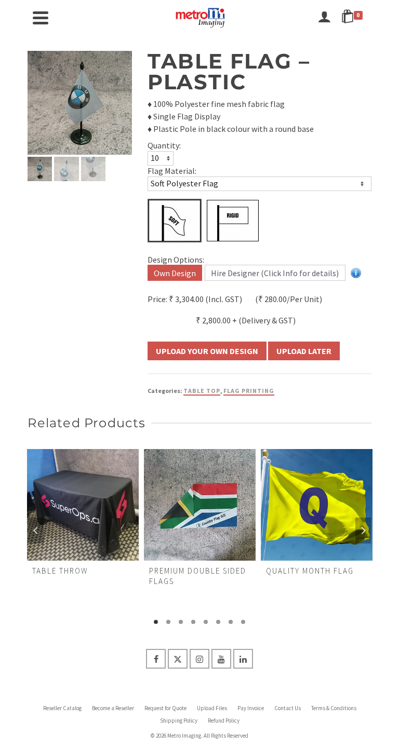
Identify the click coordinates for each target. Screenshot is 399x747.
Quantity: (164, 145)
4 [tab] (193, 622)
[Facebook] (156, 659)
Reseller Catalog (62, 708)
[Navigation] (41, 17)
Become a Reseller (113, 708)
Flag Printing (248, 391)
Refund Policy (224, 720)
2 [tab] (168, 622)
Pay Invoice (250, 708)
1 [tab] (156, 622)
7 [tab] (230, 622)
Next (363, 531)
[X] (178, 659)
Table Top (201, 391)
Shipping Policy (178, 720)
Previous (36, 531)
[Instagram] (199, 659)
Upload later (303, 351)
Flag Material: (172, 171)
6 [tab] (218, 622)
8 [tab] (243, 622)
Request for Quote (165, 708)
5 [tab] (206, 622)
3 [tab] (181, 622)
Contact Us (287, 708)
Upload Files (212, 708)
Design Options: (176, 259)
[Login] (324, 17)
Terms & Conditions (333, 708)
